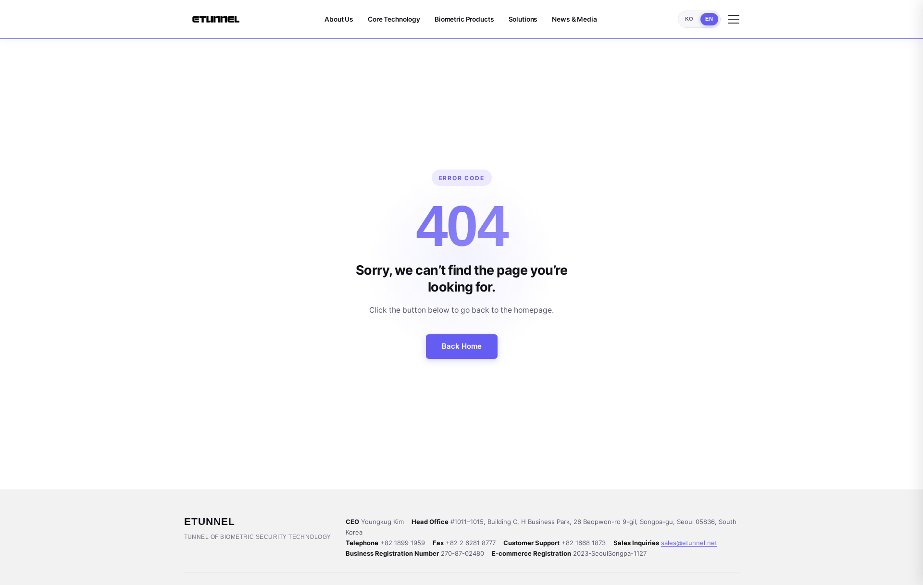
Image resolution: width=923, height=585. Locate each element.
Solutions (523, 19)
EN (709, 19)
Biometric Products (464, 19)
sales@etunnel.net (689, 543)
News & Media (574, 19)
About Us (338, 19)
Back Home (462, 346)
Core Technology (394, 19)
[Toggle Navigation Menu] (733, 19)
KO (689, 19)
